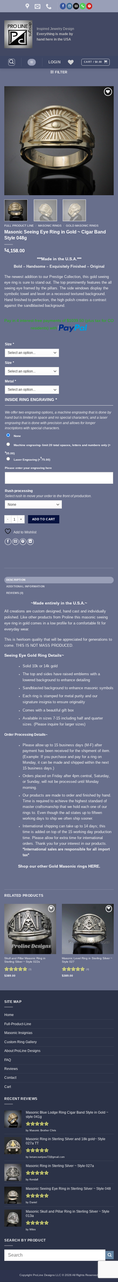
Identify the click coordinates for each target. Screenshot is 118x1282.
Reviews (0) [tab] (14, 593)
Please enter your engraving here (28, 467)
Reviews (11, 1069)
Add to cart (43, 519)
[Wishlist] (71, 62)
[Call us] (83, 6)
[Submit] (109, 1255)
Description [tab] (15, 579)
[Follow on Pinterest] (89, 6)
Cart (7, 1087)
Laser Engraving (32, 459)
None (17, 436)
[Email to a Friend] (15, 541)
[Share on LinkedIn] (30, 541)
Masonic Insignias (18, 1033)
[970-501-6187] (49, 6)
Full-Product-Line (17, 1024)
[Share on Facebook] (8, 541)
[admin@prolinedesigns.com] (38, 6)
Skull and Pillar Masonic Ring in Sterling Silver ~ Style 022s (25, 960)
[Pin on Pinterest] (22, 541)
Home (9, 1015)
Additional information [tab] (25, 586)
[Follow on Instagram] (69, 6)
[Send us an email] (76, 6)
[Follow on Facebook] (63, 6)
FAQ (7, 1060)
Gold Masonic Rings (82, 225)
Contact (10, 1077)
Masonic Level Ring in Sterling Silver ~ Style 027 (87, 960)
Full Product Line (19, 225)
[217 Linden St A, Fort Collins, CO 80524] (28, 6)
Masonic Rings (50, 225)
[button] (11, 62)
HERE (93, 866)
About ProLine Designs (22, 1051)
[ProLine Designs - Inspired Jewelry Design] (18, 34)
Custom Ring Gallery (20, 1042)
